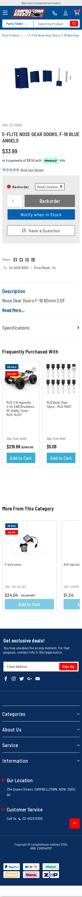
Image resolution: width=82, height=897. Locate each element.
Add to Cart (21, 458)
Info (62, 160)
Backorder (49, 201)
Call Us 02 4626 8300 (25, 818)
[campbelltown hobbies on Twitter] (21, 678)
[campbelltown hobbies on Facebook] (5, 678)
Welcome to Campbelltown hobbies (41, 3)
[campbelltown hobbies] (29, 12)
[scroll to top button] (74, 823)
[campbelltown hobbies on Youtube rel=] (37, 678)
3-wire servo (13, 564)
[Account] (65, 12)
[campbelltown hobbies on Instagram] (13, 678)
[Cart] (77, 12)
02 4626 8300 (18, 267)
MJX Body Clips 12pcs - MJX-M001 (59, 404)
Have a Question (44, 230)
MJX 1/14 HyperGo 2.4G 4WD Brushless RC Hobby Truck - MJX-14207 (20, 408)
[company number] (54, 12)
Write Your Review (32, 170)
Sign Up (68, 666)
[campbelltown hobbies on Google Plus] (29, 678)
